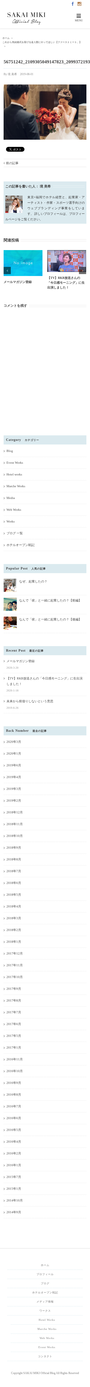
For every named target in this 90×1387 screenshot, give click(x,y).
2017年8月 (13, 1000)
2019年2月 (13, 800)
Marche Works (15, 486)
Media (10, 498)
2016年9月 (13, 1083)
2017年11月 (14, 965)
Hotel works (14, 474)
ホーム (45, 1265)
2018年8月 (13, 859)
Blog (9, 451)
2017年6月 (13, 1024)
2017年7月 (13, 1012)
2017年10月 (14, 977)
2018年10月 (14, 836)
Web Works (13, 509)
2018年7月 (13, 871)
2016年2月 (13, 1153)
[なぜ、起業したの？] (10, 580)
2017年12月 (14, 953)
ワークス (45, 1310)
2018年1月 (13, 941)
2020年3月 (13, 742)
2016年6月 (13, 1118)
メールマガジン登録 (18, 282)
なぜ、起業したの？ (33, 581)
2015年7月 (13, 1177)
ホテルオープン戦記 (20, 545)
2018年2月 (13, 930)
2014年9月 (13, 1212)
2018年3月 (13, 918)
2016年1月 (13, 1165)
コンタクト (45, 1356)
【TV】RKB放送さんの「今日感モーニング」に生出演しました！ (66, 282)
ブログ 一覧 (14, 533)
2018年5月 (13, 894)
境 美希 (12, 74)
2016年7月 (13, 1106)
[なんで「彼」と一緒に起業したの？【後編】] (10, 618)
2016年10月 (14, 1071)
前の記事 (12, 163)
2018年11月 (14, 824)
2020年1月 (13, 753)
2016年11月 (14, 1059)
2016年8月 (13, 1094)
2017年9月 (13, 989)
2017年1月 (13, 1047)
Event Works (14, 462)
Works (10, 521)
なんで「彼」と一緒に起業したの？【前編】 (50, 600)
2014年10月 (14, 1200)
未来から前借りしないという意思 (29, 701)
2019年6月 (13, 765)
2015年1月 (13, 1188)
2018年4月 (13, 906)
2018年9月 (13, 847)
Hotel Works (47, 1319)
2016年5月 (13, 1130)
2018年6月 (13, 883)
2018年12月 (14, 812)
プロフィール (45, 1274)
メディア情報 (45, 1301)
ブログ (45, 1283)
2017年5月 (13, 1036)
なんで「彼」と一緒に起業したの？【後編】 (50, 619)
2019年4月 (13, 777)
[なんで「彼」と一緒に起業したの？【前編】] (10, 599)
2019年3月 (13, 789)
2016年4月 (13, 1141)
